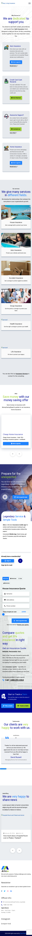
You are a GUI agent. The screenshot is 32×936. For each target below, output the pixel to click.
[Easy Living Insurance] (8, 3)
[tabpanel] (16, 750)
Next (19, 453)
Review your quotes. (23, 624)
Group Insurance (16, 306)
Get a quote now (21, 621)
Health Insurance (16, 324)
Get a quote (17, 62)
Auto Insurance (16, 250)
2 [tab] (9, 768)
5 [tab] (29, 768)
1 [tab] (3, 768)
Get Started (17, 98)
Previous (12, 453)
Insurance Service (22, 374)
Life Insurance (16, 352)
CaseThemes (23, 933)
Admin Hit (20, 833)
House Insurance (16, 222)
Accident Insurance (16, 278)
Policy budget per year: (10, 612)
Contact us (16, 129)
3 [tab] (16, 768)
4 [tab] (22, 768)
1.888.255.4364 (17, 680)
